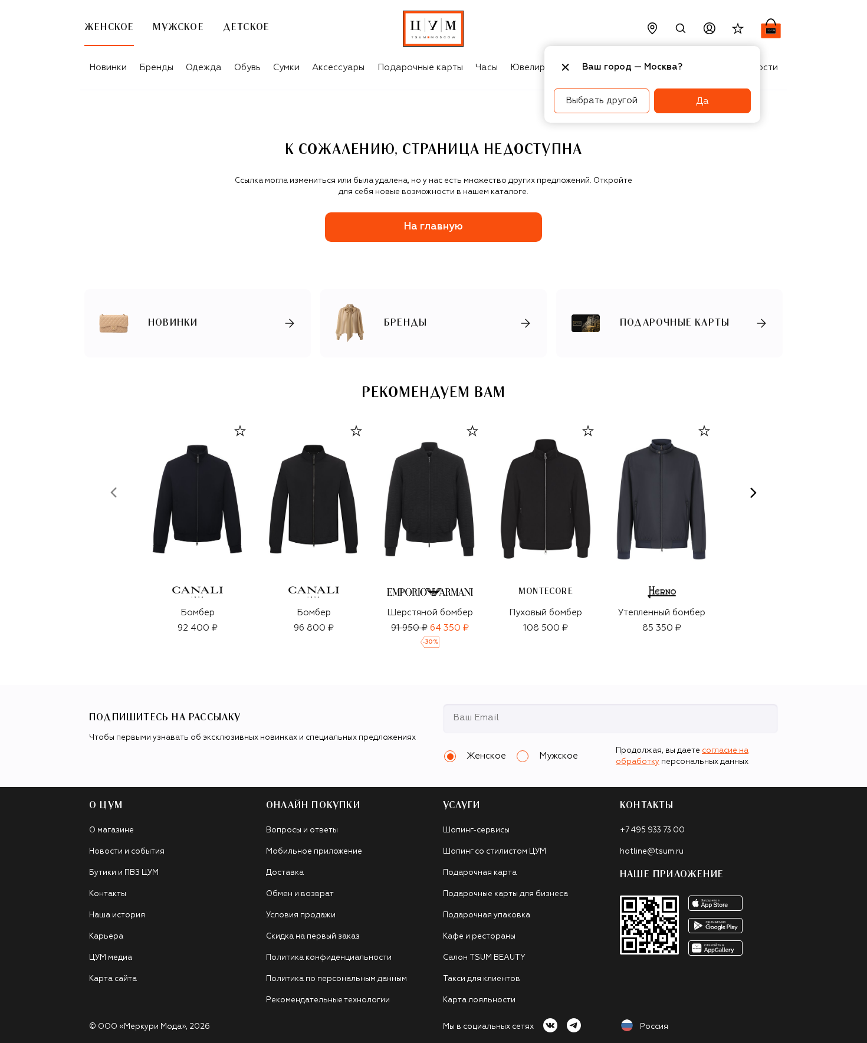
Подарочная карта (480, 873)
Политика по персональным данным (336, 979)
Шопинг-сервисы (476, 830)
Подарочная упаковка (486, 915)
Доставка (285, 873)
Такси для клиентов (481, 979)
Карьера (106, 936)
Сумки (286, 67)
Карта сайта (113, 979)
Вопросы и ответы (302, 830)
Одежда (204, 67)
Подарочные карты (420, 67)
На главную (433, 227)
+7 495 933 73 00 (652, 830)
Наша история (117, 915)
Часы (486, 67)
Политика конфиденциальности (329, 958)
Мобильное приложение (314, 851)
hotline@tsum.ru (652, 851)
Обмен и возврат (300, 894)
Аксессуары (338, 67)
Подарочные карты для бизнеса (505, 894)
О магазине (111, 830)
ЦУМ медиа (110, 958)
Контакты (107, 894)
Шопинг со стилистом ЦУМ (494, 851)
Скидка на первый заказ (313, 936)
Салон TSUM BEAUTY (484, 958)
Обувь (247, 67)
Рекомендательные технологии (328, 1000)
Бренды (156, 67)
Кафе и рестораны (479, 936)
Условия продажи (301, 915)
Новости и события (127, 851)
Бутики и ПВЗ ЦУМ (124, 873)
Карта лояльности (479, 1000)
